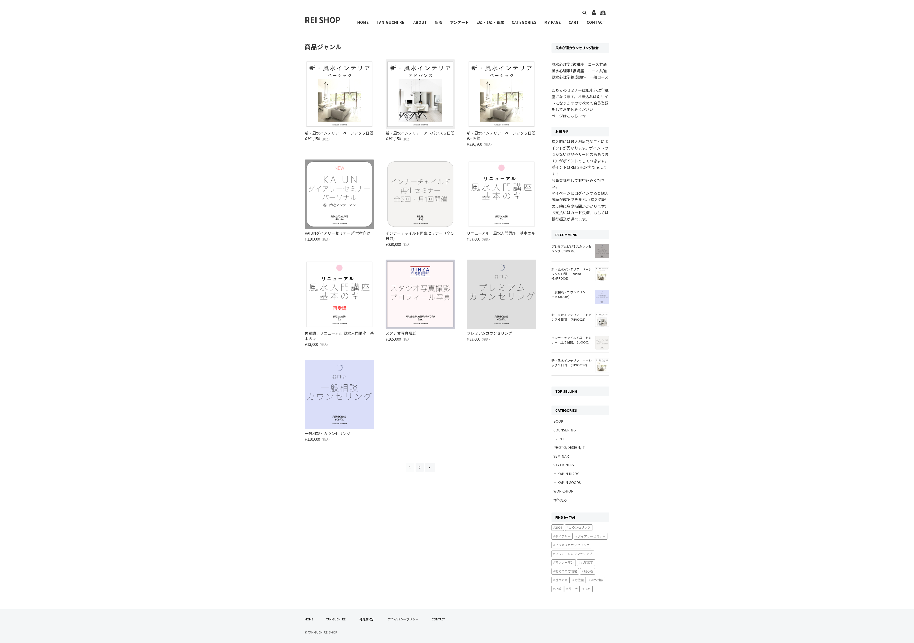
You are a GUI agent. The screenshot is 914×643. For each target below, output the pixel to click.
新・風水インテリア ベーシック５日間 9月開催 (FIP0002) (571, 273)
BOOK (558, 421)
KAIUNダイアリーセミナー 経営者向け (337, 233)
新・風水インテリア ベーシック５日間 (341, 133)
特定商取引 (367, 619)
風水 (588, 588)
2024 (558, 527)
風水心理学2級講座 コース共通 (579, 64)
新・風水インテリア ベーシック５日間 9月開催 (505, 135)
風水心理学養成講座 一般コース (579, 77)
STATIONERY (563, 464)
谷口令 (573, 588)
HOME (363, 22)
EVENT (559, 438)
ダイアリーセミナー (592, 536)
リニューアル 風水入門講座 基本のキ (503, 233)
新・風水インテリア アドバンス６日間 (422, 133)
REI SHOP (322, 19)
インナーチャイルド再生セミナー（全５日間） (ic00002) (571, 339)
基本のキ (561, 580)
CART (574, 22)
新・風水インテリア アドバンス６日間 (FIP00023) (571, 317)
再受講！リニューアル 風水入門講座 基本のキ (339, 335)
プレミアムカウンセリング (491, 333)
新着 (438, 22)
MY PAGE (552, 22)
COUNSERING (564, 429)
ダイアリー (563, 536)
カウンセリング (580, 527)
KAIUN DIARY (568, 473)
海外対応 (560, 499)
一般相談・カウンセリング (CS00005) (568, 294)
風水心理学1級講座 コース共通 (579, 70)
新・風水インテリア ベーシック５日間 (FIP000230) (571, 362)
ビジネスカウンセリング (572, 545)
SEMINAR (561, 456)
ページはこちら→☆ (568, 116)
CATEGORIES (524, 22)
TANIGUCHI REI (391, 22)
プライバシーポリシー (403, 619)
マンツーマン (564, 562)
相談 (558, 588)
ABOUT (420, 22)
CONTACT (596, 22)
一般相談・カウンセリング (327, 433)
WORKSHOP (563, 490)
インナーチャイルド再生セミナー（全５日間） (420, 235)
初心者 (588, 571)
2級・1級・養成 (490, 22)
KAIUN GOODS (569, 482)
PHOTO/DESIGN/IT (569, 447)
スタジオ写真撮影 (401, 333)
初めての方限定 (566, 571)
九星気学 (587, 562)
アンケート (459, 22)
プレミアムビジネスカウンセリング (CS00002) (571, 248)
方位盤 (579, 580)
